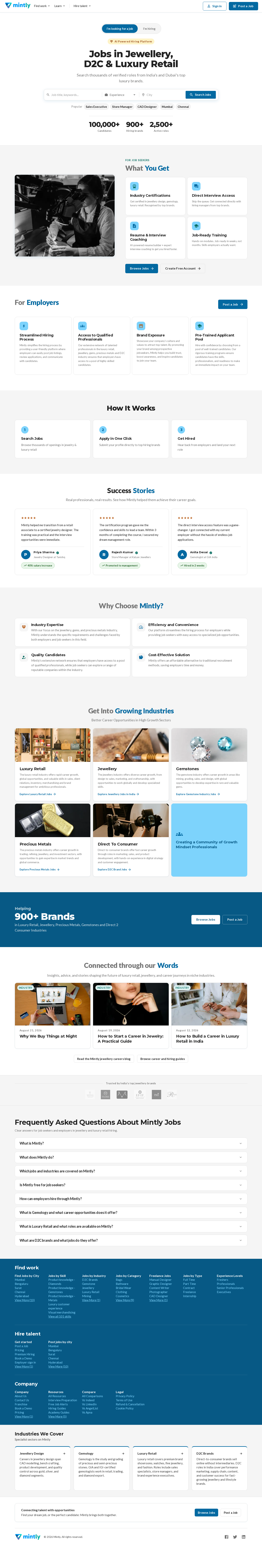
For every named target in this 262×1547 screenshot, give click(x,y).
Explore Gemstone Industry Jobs (196, 794)
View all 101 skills (59, 1316)
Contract (189, 1288)
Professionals (226, 1283)
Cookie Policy (125, 1408)
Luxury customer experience (59, 1306)
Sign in (217, 6)
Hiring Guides (57, 1408)
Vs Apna (87, 1412)
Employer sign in (25, 1362)
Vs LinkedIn (89, 1404)
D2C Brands (90, 1279)
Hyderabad (22, 1296)
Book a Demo (23, 1358)
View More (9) (125, 1300)
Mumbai (20, 1279)
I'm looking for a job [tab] (120, 28)
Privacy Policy (125, 1396)
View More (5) (57, 1416)
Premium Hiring (25, 1354)
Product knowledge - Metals (61, 1298)
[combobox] (75, 94)
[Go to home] (18, 6)
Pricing (19, 1350)
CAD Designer (158, 1296)
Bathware (122, 1283)
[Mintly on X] (235, 1537)
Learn (58, 6)
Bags (119, 1279)
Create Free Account (180, 268)
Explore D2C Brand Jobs (112, 869)
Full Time (189, 1279)
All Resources (57, 1396)
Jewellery (88, 1288)
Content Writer (159, 1288)
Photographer (158, 1292)
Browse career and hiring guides (162, 1059)
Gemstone (88, 1283)
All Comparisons (92, 1396)
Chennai (20, 1292)
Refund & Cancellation (130, 1404)
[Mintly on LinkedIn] (243, 1537)
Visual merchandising (61, 1312)
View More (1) (91, 1300)
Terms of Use (124, 1400)
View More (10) (25, 1300)
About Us (21, 1396)
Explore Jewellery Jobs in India (116, 794)
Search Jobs (203, 94)
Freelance (189, 1292)
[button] (96, 107)
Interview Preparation (62, 1400)
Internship (189, 1296)
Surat (18, 1288)
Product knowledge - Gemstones (61, 1290)
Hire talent (80, 6)
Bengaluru (21, 1283)
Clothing (121, 1292)
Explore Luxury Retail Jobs (36, 794)
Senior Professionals (230, 1288)
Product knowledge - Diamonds (61, 1281)
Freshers (222, 1279)
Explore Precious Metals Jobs (38, 869)
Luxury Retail (90, 1292)
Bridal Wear (123, 1288)
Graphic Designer (160, 1283)
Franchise (21, 1404)
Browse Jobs (139, 268)
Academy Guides (58, 1412)
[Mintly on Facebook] (226, 1537)
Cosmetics (122, 1296)
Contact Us (22, 1400)
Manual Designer (160, 1279)
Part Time (189, 1283)
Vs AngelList (90, 1408)
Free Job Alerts (58, 1404)
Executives (224, 1292)
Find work (40, 6)
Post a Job (230, 304)
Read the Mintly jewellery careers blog (104, 1059)
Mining (86, 1296)
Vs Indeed (88, 1400)
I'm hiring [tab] (149, 28)
